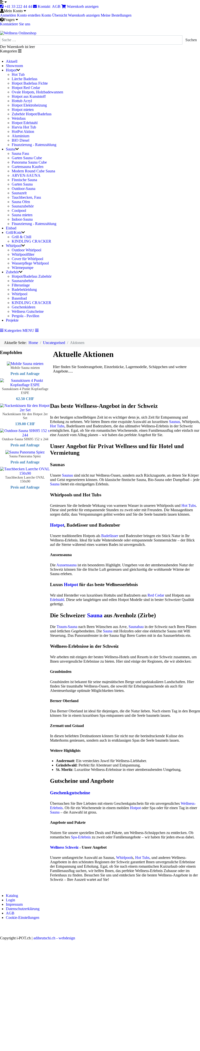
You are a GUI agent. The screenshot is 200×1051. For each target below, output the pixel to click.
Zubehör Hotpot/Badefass (31, 114)
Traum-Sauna (67, 627)
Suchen (191, 40)
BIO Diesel (20, 140)
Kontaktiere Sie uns (15, 24)
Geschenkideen (23, 307)
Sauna (10, 149)
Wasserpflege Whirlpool (30, 263)
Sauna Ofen (21, 202)
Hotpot (11, 70)
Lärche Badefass (24, 79)
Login (10, 900)
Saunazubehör (23, 206)
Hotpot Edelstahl (25, 123)
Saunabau (136, 627)
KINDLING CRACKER (31, 241)
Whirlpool (13, 246)
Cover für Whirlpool (27, 259)
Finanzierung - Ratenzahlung (34, 145)
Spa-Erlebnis (81, 837)
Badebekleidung (24, 289)
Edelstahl (57, 600)
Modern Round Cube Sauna (33, 171)
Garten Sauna (22, 184)
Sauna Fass (20, 153)
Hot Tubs (57, 426)
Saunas (174, 422)
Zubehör (12, 272)
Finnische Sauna (24, 180)
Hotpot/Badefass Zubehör (31, 276)
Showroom (14, 66)
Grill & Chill (21, 237)
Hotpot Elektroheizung (29, 105)
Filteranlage (21, 285)
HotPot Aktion (23, 131)
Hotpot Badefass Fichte (30, 83)
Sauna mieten (22, 215)
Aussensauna (66, 565)
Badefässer (109, 536)
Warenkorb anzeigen (82, 6)
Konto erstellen (28, 15)
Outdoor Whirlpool (26, 250)
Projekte (12, 320)
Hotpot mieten (23, 110)
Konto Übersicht (54, 15)
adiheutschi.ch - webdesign (54, 938)
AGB (56, 6)
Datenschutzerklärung (23, 909)
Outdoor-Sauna (23, 189)
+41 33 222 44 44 (17, 6)
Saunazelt (19, 193)
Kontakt (44, 6)
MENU (28, 330)
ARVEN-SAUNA (26, 175)
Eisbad (11, 228)
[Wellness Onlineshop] (18, 33)
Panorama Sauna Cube (29, 162)
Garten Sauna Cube (27, 158)
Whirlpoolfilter (23, 254)
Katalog (12, 896)
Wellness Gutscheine (28, 311)
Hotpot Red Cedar (26, 88)
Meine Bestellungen (116, 15)
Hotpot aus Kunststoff (29, 96)
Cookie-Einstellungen (22, 917)
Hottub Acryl (22, 101)
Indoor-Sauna (22, 219)
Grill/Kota (13, 232)
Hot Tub (18, 74)
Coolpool (19, 210)
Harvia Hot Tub (24, 127)
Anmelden (8, 15)
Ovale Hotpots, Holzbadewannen (37, 92)
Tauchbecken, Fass (26, 197)
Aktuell (11, 61)
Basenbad (19, 298)
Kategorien (12, 330)
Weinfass (19, 118)
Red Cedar (156, 595)
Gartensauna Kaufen (27, 167)
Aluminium (20, 136)
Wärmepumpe (22, 267)
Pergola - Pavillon (25, 316)
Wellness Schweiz (64, 847)
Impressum (14, 904)
